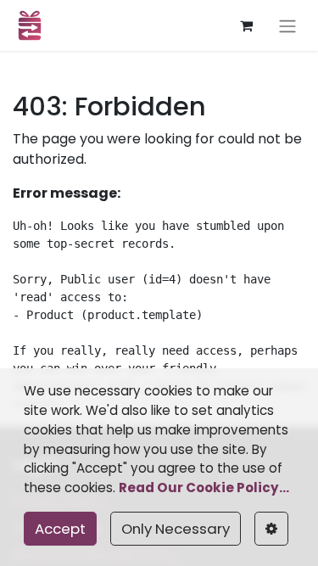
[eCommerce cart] (246, 25)
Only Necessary (175, 528)
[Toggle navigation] (287, 25)
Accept (60, 528)
